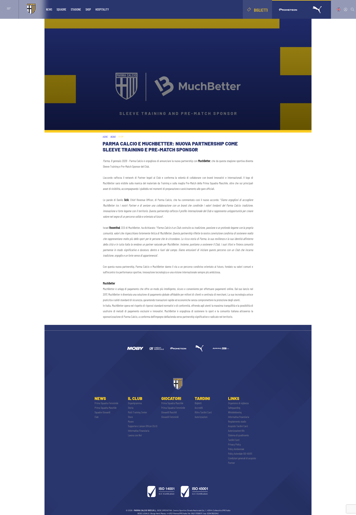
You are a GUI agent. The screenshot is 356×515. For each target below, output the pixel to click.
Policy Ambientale (236, 449)
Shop (88, 9)
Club (96, 416)
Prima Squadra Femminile (106, 403)
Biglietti (198, 403)
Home (105, 136)
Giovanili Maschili (169, 412)
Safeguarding (234, 407)
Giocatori (171, 398)
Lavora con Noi (135, 435)
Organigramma (135, 403)
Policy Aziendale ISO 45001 (240, 453)
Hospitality (102, 9)
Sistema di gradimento (238, 435)
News (49, 9)
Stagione (76, 9)
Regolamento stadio (237, 421)
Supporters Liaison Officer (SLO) (142, 426)
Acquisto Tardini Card (238, 426)
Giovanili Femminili (170, 416)
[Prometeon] (178, 348)
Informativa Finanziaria (138, 430)
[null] (135, 348)
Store (130, 416)
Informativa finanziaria (238, 416)
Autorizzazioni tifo (236, 430)
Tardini (202, 398)
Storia (130, 407)
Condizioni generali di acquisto (242, 458)
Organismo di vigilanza (238, 403)
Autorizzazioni (201, 416)
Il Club (135, 398)
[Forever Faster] (199, 348)
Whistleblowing (235, 412)
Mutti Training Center (137, 412)
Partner (231, 462)
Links (233, 398)
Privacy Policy (234, 444)
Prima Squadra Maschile (106, 407)
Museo (131, 421)
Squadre (61, 9)
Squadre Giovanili (102, 412)
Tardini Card (233, 439)
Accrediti (199, 407)
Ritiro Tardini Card (203, 412)
